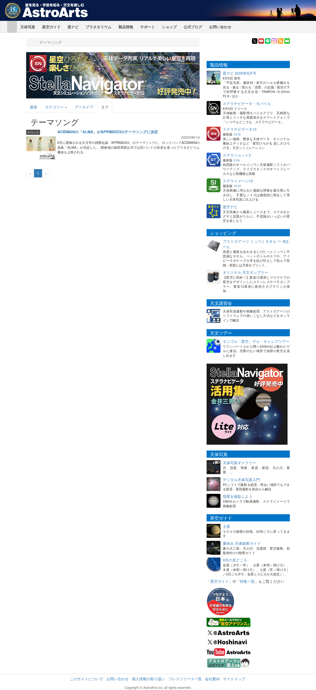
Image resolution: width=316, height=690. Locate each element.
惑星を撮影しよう (237, 496)
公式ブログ (193, 26)
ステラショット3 (237, 155)
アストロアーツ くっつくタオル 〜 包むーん (256, 244)
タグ (104, 107)
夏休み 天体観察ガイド (242, 543)
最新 (33, 107)
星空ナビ (230, 206)
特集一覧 (247, 581)
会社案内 (212, 678)
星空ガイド (51, 26)
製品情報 (125, 26)
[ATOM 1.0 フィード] (280, 40)
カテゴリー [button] (55, 107)
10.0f (237, 185)
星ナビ (73, 26)
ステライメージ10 (238, 180)
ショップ (169, 26)
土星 (226, 526)
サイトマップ (234, 678)
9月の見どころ (235, 560)
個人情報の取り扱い (148, 678)
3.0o (236, 160)
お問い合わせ (220, 26)
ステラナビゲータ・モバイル (247, 103)
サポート (147, 26)
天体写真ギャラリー (239, 462)
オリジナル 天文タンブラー (245, 272)
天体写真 (27, 26)
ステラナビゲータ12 (240, 129)
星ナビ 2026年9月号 (239, 73)
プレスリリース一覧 (185, 678)
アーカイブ (84, 107)
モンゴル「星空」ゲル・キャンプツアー (256, 341)
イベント (33, 132)
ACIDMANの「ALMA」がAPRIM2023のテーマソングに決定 (107, 131)
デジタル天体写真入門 (241, 479)
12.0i (237, 134)
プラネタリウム (99, 26)
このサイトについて (86, 678)
